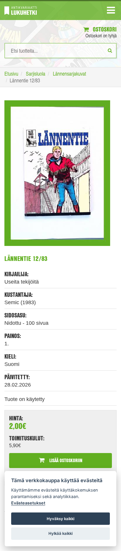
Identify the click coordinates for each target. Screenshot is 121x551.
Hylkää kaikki (60, 533)
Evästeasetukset (28, 502)
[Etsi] (110, 50)
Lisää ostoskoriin (65, 460)
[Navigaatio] (111, 11)
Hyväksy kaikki (60, 518)
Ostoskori (104, 29)
